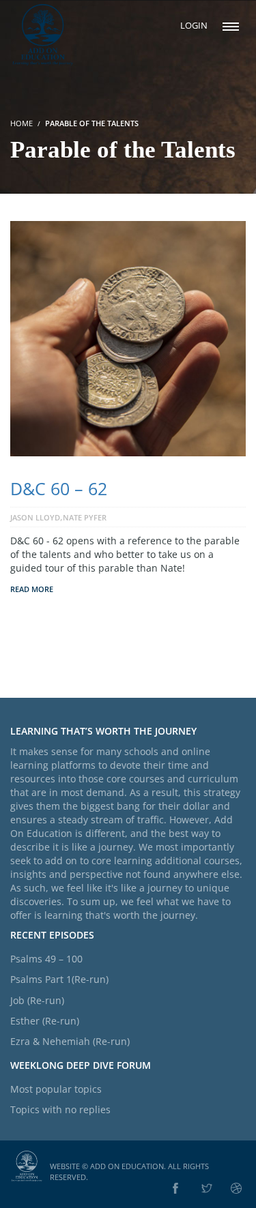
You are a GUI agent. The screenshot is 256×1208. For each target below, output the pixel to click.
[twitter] (206, 1188)
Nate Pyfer (84, 517)
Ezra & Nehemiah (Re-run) (70, 1041)
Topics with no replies (60, 1109)
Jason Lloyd (35, 517)
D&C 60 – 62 (58, 488)
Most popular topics (56, 1088)
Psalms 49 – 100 (46, 958)
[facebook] (175, 1188)
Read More (31, 589)
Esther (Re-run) (44, 1020)
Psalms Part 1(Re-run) (59, 979)
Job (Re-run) (37, 1000)
